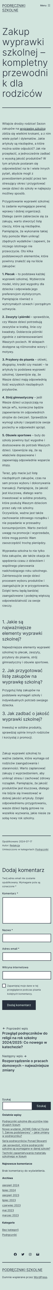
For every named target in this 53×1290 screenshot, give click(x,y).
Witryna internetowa (15, 967)
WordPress (40, 1277)
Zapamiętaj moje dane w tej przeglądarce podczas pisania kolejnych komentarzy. (24, 989)
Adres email (10, 948)
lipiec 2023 (9, 1200)
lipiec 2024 (9, 1190)
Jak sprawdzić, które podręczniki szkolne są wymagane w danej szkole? (26, 1147)
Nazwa (7, 930)
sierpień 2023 (10, 1195)
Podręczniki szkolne (22, 1270)
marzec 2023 (10, 1215)
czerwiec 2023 (11, 1205)
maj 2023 (8, 1210)
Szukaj (6, 1099)
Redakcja (15, 845)
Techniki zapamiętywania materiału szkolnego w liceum (24, 1154)
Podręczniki (41, 849)
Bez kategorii (10, 1229)
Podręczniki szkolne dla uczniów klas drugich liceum (25, 1123)
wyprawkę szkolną (32, 128)
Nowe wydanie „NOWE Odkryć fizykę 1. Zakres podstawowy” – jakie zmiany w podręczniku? (25, 1132)
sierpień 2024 (10, 1185)
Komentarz (10, 893)
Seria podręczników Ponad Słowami (24, 1140)
